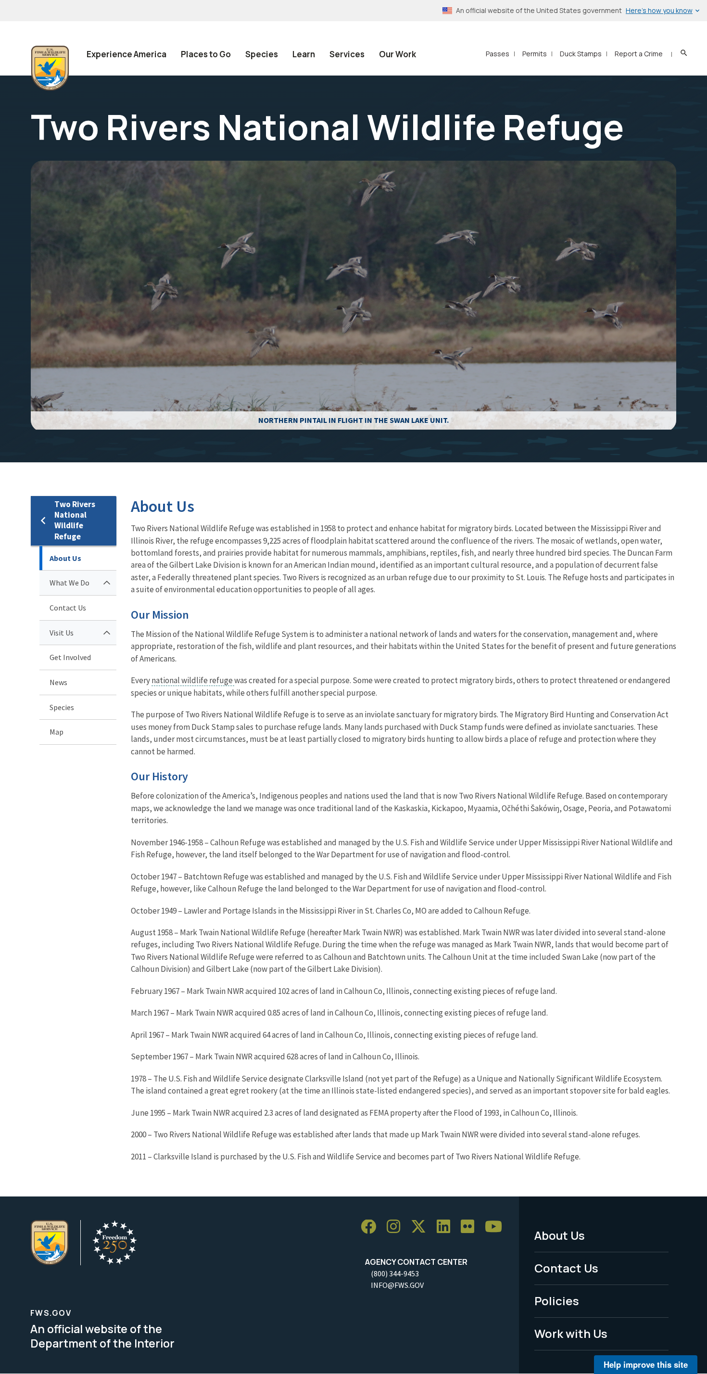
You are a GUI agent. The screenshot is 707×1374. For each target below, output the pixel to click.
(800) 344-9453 (395, 1273)
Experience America (126, 54)
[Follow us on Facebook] (372, 1227)
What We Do (69, 582)
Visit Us (62, 632)
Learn (303, 54)
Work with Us (570, 1333)
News (58, 682)
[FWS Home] (50, 68)
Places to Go (206, 54)
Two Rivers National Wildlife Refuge (74, 520)
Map (56, 732)
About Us (65, 558)
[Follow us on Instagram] (397, 1227)
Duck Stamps (581, 53)
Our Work (397, 54)
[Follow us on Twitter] (422, 1227)
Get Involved (70, 657)
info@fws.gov (397, 1285)
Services (347, 54)
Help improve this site (646, 1364)
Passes (497, 53)
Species (261, 54)
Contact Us (68, 607)
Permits (534, 53)
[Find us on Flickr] (471, 1227)
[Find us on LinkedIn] (447, 1227)
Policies (556, 1301)
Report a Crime (639, 53)
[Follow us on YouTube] (497, 1227)
